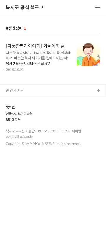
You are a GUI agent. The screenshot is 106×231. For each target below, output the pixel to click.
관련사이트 (15, 90)
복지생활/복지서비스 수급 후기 (28, 63)
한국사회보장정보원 (19, 114)
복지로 (10, 107)
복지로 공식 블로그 (25, 7)
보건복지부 (13, 119)
